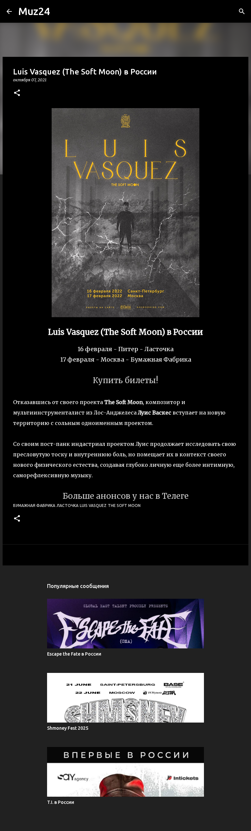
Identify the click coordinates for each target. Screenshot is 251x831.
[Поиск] (242, 11)
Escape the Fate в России (74, 654)
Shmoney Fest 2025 (67, 728)
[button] (17, 93)
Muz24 (34, 11)
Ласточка (67, 505)
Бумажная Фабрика (34, 505)
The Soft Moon (124, 505)
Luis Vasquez (93, 505)
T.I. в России (60, 802)
